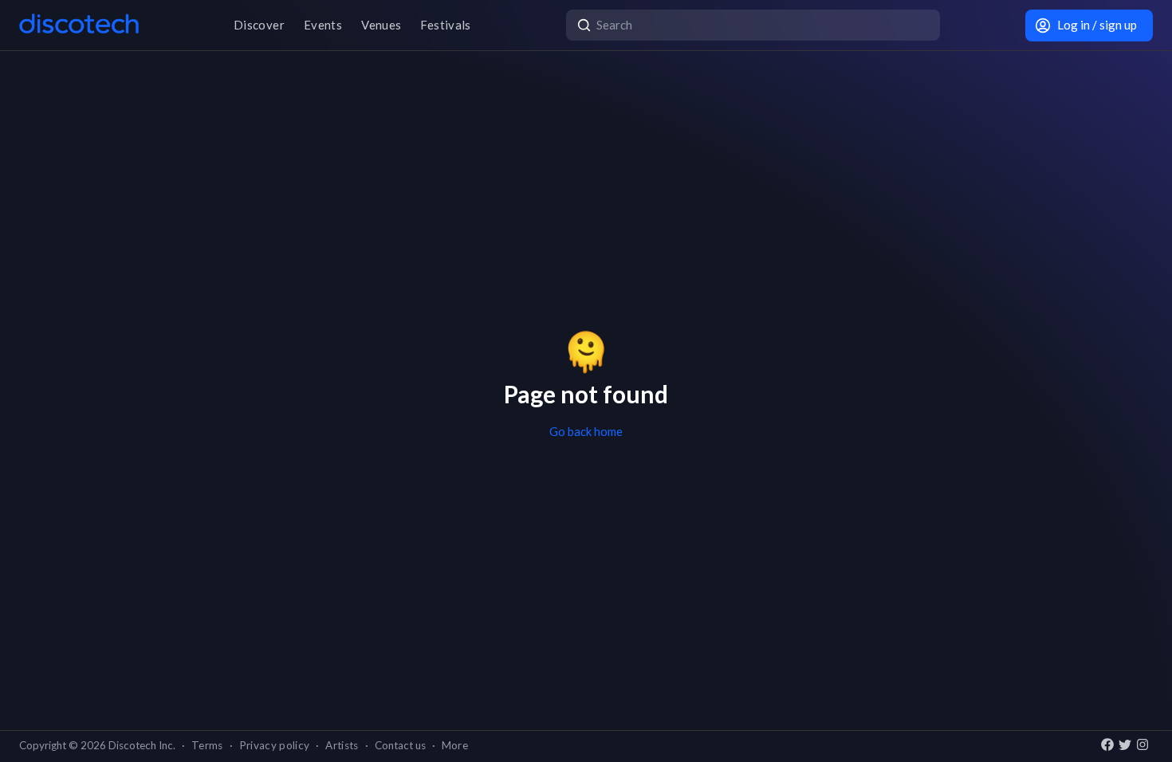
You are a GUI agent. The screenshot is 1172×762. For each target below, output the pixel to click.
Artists (341, 745)
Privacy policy (274, 745)
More (455, 745)
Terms (207, 745)
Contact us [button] (400, 745)
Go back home (586, 431)
